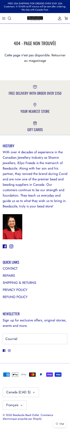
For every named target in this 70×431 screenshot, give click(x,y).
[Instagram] (11, 246)
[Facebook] (5, 246)
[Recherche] (11, 18)
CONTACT (10, 268)
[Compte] (59, 18)
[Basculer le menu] (3, 18)
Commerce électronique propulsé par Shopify (28, 417)
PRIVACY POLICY (15, 289)
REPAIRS (9, 275)
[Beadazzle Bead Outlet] (35, 18)
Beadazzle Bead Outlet (26, 415)
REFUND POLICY (15, 296)
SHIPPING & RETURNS (19, 282)
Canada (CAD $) (18, 392)
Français (12, 405)
